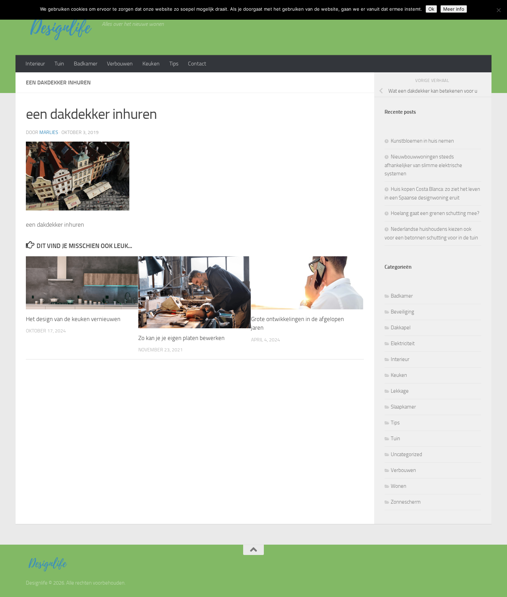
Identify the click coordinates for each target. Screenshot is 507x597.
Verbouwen (120, 63)
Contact (197, 63)
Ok (431, 9)
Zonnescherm (406, 502)
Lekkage (400, 391)
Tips (173, 63)
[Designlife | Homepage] (60, 27)
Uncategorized (406, 454)
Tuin (59, 63)
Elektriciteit (403, 343)
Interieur (35, 63)
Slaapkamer (403, 407)
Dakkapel (400, 328)
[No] (498, 10)
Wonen (398, 486)
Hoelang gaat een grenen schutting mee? (435, 213)
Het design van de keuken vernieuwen (73, 319)
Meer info (453, 9)
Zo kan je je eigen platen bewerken (181, 337)
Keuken (151, 63)
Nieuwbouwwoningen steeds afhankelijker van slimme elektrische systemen (423, 165)
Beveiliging (402, 312)
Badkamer (85, 63)
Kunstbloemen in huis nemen (422, 141)
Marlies (48, 132)
